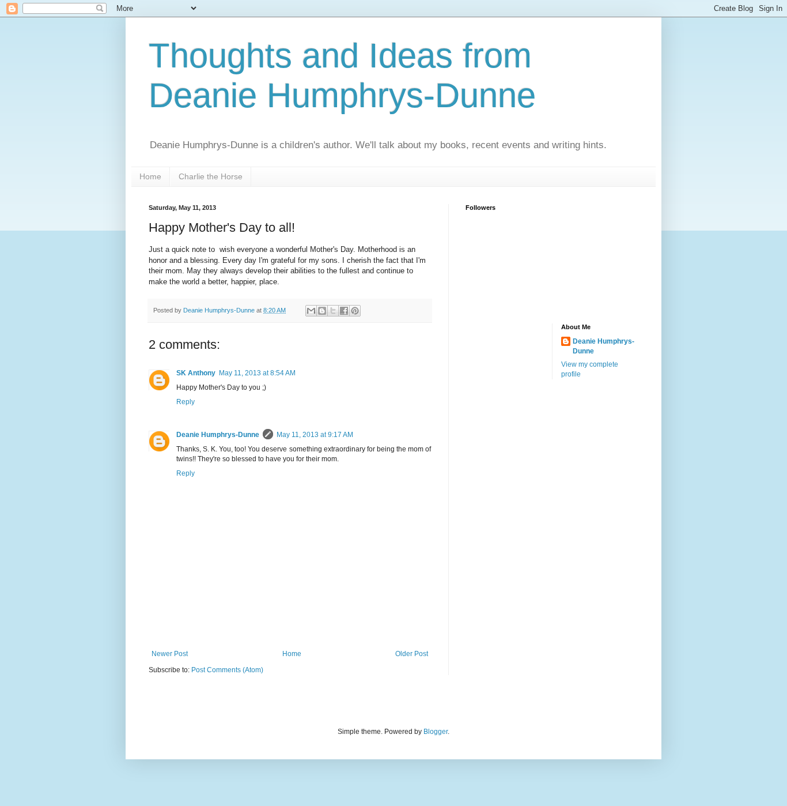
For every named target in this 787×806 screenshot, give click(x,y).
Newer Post (170, 654)
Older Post (411, 654)
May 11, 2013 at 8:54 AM (257, 373)
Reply (185, 402)
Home (150, 176)
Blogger (435, 732)
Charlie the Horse (211, 176)
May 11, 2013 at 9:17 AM (315, 435)
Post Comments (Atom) (227, 670)
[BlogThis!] (322, 311)
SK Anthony (195, 373)
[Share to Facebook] (344, 311)
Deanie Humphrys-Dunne (217, 435)
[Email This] (311, 311)
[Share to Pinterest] (355, 311)
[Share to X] (333, 311)
